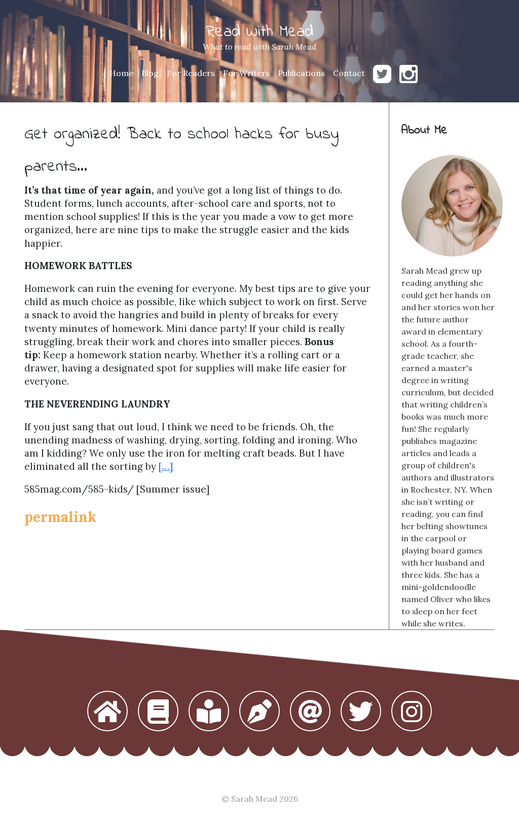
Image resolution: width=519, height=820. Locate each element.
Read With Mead (259, 32)
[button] (107, 712)
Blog (150, 73)
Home (121, 73)
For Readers (191, 73)
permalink (60, 517)
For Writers (246, 73)
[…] (166, 466)
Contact (349, 73)
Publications (301, 73)
